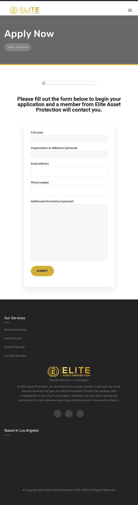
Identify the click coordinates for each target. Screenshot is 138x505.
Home (11, 47)
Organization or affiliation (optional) (54, 148)
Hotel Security (13, 338)
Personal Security (15, 329)
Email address (40, 163)
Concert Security (15, 356)
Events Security (14, 347)
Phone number (40, 182)
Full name (37, 132)
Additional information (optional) (52, 201)
